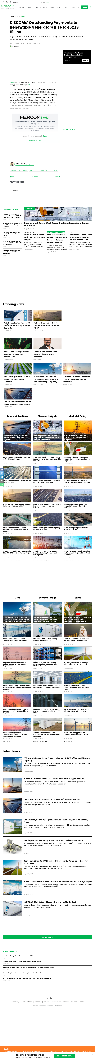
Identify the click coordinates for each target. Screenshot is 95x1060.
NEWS (35, 2)
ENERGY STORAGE (40, 7)
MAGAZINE (76, 7)
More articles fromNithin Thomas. (24, 165)
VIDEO (66, 7)
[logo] (7, 7)
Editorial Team (27, 1002)
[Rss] (7, 2)
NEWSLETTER (72, 2)
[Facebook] (3, 2)
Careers (46, 1002)
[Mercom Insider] (44, 2)
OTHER (59, 7)
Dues (19, 170)
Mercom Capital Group (60, 1002)
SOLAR (21, 7)
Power (55, 170)
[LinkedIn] (51, 998)
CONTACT (89, 2)
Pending (48, 170)
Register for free (35, 140)
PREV (13, 177)
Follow (12, 82)
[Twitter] (11, 2)
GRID (29, 7)
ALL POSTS (35, 177)
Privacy (74, 1002)
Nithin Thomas (25, 43)
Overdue (41, 170)
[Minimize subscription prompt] (91, 1054)
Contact (38, 1002)
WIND (52, 7)
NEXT (57, 177)
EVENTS (63, 2)
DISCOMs (13, 170)
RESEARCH (55, 2)
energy (25, 170)
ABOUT (81, 2)
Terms (81, 1002)
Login (85, 7)
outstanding (33, 170)
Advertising (15, 1002)
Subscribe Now (64, 1056)
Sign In (44, 136)
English (15, 2)
